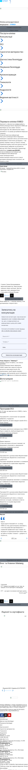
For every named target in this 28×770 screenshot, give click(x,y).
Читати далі (22, 593)
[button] (12, 295)
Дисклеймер (3, 768)
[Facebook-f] (2, 715)
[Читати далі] (26, 592)
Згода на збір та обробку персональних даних (14, 764)
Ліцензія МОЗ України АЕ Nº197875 (14, 688)
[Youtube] (9, 715)
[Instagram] (5, 715)
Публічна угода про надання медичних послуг (14, 766)
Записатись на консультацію (14, 355)
